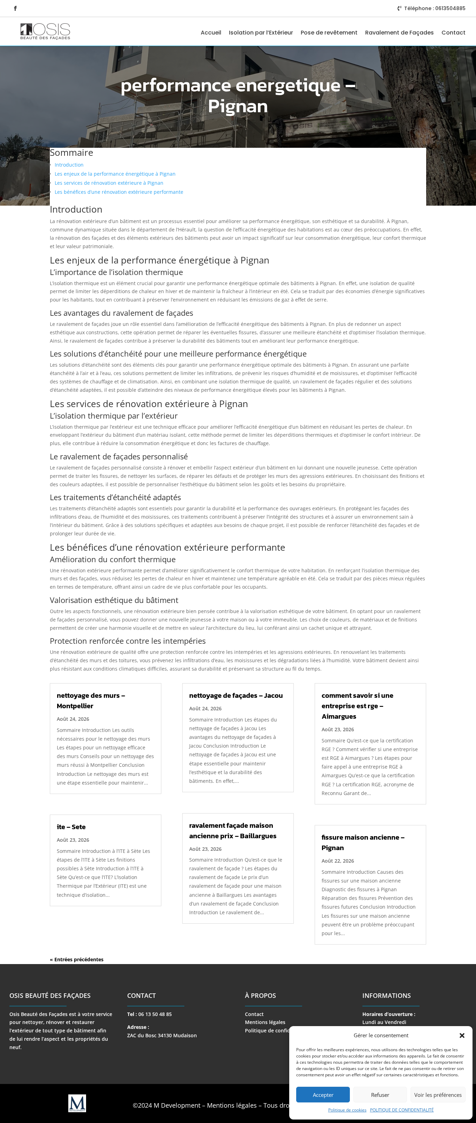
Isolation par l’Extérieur (261, 33)
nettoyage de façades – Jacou (236, 695)
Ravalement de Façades (399, 33)
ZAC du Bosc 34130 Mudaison (162, 1035)
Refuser (380, 1094)
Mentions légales (265, 1022)
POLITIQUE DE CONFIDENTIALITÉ (402, 1110)
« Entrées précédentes (76, 959)
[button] (462, 1035)
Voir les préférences (438, 1094)
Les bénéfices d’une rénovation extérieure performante (119, 192)
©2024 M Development (166, 1105)
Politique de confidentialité (277, 1030)
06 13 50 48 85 (155, 1014)
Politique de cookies (347, 1110)
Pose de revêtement (329, 33)
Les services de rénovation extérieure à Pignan (109, 182)
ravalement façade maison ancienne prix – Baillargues (233, 830)
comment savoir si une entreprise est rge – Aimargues (357, 705)
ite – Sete (71, 827)
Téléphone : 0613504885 (435, 8)
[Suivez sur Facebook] (15, 8)
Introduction (69, 164)
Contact (454, 33)
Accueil (211, 33)
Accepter (323, 1094)
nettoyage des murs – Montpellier (91, 700)
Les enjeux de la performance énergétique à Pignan (115, 173)
